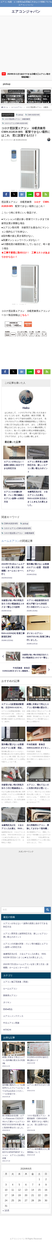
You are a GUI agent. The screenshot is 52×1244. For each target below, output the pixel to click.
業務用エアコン (10, 995)
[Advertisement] (26, 43)
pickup (20, 115)
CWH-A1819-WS (33, 115)
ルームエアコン (7, 114)
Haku (26, 407)
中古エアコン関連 (11, 1023)
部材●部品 (7, 1009)
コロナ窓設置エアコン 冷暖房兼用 (17, 119)
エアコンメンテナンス (13, 1016)
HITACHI (7, 1030)
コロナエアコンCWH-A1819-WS (15, 123)
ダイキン (7, 1002)
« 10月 (6, 1210)
